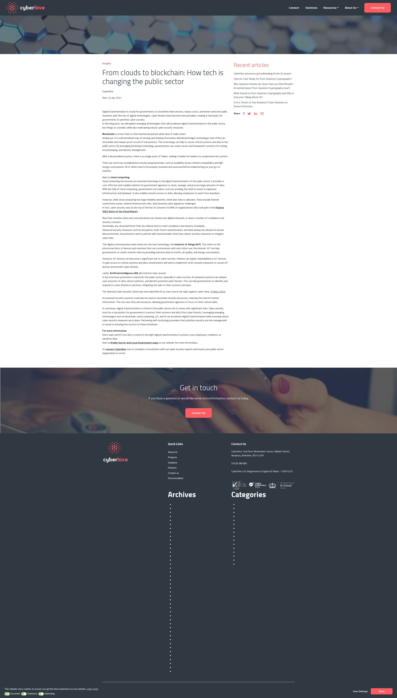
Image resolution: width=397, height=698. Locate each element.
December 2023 (181, 564)
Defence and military (247, 512)
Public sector (243, 544)
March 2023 (179, 600)
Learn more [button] (92, 689)
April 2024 (178, 548)
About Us (350, 8)
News (239, 532)
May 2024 (178, 544)
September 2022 (182, 624)
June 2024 (178, 540)
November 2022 (181, 616)
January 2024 (180, 560)
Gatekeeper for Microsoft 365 (252, 520)
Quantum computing (247, 548)
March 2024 (179, 552)
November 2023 (181, 568)
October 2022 (180, 620)
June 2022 (178, 636)
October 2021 (180, 667)
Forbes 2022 (218, 291)
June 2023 (178, 588)
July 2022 (178, 632)
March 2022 (179, 647)
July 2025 (178, 508)
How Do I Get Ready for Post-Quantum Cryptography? (263, 79)
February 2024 (180, 556)
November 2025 (181, 504)
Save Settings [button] (360, 691)
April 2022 (178, 644)
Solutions (311, 8)
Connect (294, 8)
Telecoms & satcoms (247, 556)
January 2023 (180, 608)
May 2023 (178, 592)
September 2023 (182, 576)
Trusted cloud (243, 560)
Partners (240, 536)
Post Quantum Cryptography (251, 540)
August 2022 (180, 628)
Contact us (377, 8)
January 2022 (180, 655)
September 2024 (182, 528)
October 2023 (180, 572)
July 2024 (178, 536)
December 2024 (181, 516)
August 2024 (180, 532)
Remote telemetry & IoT (249, 552)
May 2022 (178, 639)
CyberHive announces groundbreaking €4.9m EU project (262, 73)
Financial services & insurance (251, 516)
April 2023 (178, 596)
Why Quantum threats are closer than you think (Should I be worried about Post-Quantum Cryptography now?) (263, 86)
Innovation (242, 524)
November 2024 (181, 520)
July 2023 (178, 584)
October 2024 (180, 524)
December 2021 (181, 659)
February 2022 (180, 651)
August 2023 (180, 580)
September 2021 (182, 671)
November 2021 (181, 663)
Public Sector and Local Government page (135, 342)
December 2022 (181, 612)
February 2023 (180, 604)
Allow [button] (382, 691)
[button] (7, 694)
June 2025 (178, 512)
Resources (330, 8)
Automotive (242, 504)
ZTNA (239, 564)
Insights (240, 528)
